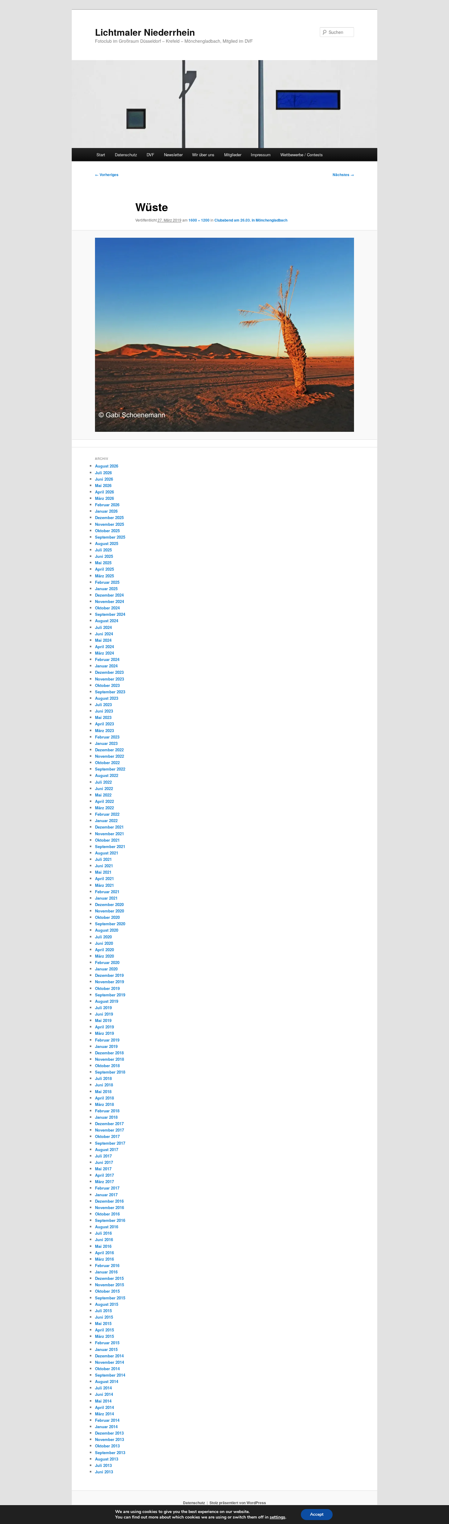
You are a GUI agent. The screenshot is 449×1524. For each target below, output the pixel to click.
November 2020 (109, 911)
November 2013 (109, 1439)
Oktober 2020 (107, 917)
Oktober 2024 (107, 608)
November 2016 (109, 1207)
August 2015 (106, 1304)
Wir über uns (203, 154)
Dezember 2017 (109, 1123)
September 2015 (110, 1298)
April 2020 (104, 949)
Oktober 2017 (107, 1136)
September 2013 (110, 1452)
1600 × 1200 (199, 220)
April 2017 (104, 1175)
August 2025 (106, 543)
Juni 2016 (104, 1239)
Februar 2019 (107, 1040)
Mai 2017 (103, 1169)
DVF (150, 154)
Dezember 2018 (109, 1053)
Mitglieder (232, 154)
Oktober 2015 (107, 1291)
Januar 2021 (106, 898)
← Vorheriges (107, 174)
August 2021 (106, 853)
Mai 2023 (103, 717)
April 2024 (104, 646)
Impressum (261, 154)
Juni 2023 (104, 711)
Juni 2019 (104, 1014)
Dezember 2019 (109, 975)
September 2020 (110, 923)
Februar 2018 (107, 1111)
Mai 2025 (103, 562)
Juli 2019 (103, 1007)
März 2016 (104, 1259)
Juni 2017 (104, 1162)
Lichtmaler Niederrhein (145, 31)
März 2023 (104, 730)
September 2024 (110, 614)
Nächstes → (343, 174)
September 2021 (110, 846)
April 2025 (104, 569)
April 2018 (104, 1098)
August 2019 (106, 1001)
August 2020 (106, 930)
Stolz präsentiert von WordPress (238, 1502)
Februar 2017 (107, 1188)
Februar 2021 (107, 891)
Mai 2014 (103, 1401)
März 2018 (104, 1104)
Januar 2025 (106, 588)
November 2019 (109, 981)
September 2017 (110, 1143)
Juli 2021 (103, 859)
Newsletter (173, 154)
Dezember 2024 (109, 595)
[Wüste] (224, 335)
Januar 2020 (106, 969)
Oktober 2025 (107, 530)
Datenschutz (126, 154)
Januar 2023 (106, 743)
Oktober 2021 (107, 840)
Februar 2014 (107, 1420)
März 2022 (104, 808)
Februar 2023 (107, 737)
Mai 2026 (103, 485)
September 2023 (110, 692)
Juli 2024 (103, 627)
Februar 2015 (107, 1342)
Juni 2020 (104, 943)
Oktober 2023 (107, 685)
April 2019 (104, 1027)
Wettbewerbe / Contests (301, 154)
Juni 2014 (104, 1394)
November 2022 (109, 756)
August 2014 (106, 1381)
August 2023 (106, 698)
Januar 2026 (106, 511)
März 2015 (104, 1336)
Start (101, 154)
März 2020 (104, 956)
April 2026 (104, 492)
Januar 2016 (106, 1272)
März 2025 (104, 576)
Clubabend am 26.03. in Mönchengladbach (250, 220)
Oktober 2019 (107, 988)
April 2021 (104, 878)
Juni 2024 (104, 634)
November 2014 (109, 1362)
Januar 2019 (106, 1046)
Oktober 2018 (107, 1065)
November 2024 (109, 601)
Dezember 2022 (109, 750)
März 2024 (104, 653)
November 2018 (109, 1059)
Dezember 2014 (109, 1356)
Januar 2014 (106, 1426)
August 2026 (106, 466)
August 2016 (106, 1227)
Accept (316, 1514)
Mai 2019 (103, 1020)
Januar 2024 (106, 666)
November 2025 (109, 524)
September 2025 (110, 537)
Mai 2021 (103, 872)
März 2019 (104, 1033)
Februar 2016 (107, 1265)
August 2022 (106, 775)
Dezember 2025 (109, 517)
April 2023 (104, 724)
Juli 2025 (103, 550)
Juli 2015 (103, 1310)
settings (277, 1517)
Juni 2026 (104, 479)
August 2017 (106, 1149)
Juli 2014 (103, 1388)
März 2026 (104, 498)
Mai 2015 (103, 1323)
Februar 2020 (107, 962)
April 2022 (104, 801)
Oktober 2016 (107, 1214)
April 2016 (104, 1252)
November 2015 (109, 1284)
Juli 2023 (103, 704)
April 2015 (104, 1330)
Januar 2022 (106, 820)
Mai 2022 (103, 795)
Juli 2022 (103, 782)
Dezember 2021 (109, 827)
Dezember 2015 (109, 1278)
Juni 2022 (104, 788)
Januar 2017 (106, 1194)
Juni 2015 (104, 1317)
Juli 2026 (103, 472)
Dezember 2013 (109, 1433)
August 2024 (106, 620)
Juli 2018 (103, 1078)
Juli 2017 (103, 1156)
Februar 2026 (107, 504)
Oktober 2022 (107, 762)
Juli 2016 (103, 1233)
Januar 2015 (106, 1349)
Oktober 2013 (107, 1446)
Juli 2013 (103, 1465)
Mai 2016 (103, 1246)
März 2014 (104, 1414)
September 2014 (110, 1375)
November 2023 (109, 679)
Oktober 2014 (107, 1368)
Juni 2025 (104, 556)
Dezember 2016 (109, 1201)
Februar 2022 (107, 814)
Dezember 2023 (109, 672)
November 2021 (109, 833)
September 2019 (110, 995)
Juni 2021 (104, 866)
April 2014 (104, 1407)
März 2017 (104, 1181)
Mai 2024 (103, 640)
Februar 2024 (107, 659)
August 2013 (106, 1459)
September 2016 (110, 1220)
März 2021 (104, 885)
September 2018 (110, 1072)
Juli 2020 (103, 937)
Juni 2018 (104, 1085)
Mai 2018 (103, 1091)
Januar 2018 (106, 1117)
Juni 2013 (104, 1472)
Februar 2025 (107, 582)
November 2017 (109, 1130)
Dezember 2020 (109, 904)
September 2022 (110, 769)
